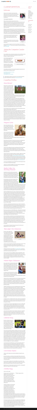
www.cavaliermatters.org (18, 248)
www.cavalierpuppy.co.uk (21, 159)
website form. (9, 45)
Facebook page (7, 46)
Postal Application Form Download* (8, 74)
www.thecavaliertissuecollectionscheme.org (19, 155)
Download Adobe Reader (18, 77)
